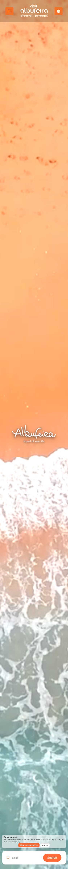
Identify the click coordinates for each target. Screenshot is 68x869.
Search (52, 857)
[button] (59, 11)
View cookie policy (29, 845)
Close (45, 845)
